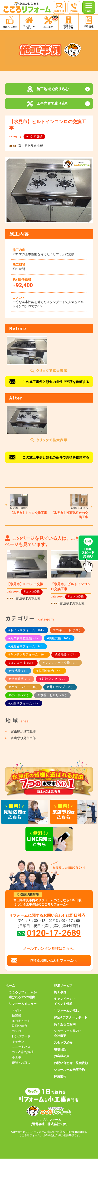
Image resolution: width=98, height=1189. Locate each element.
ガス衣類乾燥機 (23, 1052)
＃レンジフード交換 (60, 662)
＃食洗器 (18, 671)
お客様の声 (61, 1056)
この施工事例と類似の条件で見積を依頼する (56, 382)
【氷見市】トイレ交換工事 (28, 513)
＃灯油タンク (52, 679)
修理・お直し (21, 1062)
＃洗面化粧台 (49, 671)
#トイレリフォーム (26, 630)
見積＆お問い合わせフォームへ (53, 960)
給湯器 (16, 1015)
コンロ (16, 1031)
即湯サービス (63, 985)
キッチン (18, 1041)
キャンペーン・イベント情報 (65, 1001)
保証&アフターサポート (70, 1017)
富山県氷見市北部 (30, 146)
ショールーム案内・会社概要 (68, 1033)
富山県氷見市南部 (23, 738)
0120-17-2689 (54, 933)
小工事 (16, 1057)
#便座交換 (59, 638)
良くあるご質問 (65, 1024)
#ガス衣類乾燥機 (23, 638)
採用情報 (60, 1076)
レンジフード (21, 1036)
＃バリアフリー (23, 687)
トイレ (16, 1010)
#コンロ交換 (34, 136)
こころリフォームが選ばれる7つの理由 (23, 994)
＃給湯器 (65, 654)
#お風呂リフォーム (26, 646)
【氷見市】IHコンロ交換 (25, 584)
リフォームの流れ (66, 1010)
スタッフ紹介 (63, 1042)
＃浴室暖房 (19, 679)
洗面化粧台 (19, 1026)
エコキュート (67, 630)
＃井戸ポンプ (60, 687)
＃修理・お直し (52, 695)
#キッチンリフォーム (27, 654)
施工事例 (60, 992)
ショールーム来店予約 (69, 1069)
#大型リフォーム (23, 703)
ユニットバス (21, 1047)
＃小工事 (18, 695)
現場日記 (60, 1049)
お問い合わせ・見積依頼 (71, 1063)
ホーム (10, 985)
